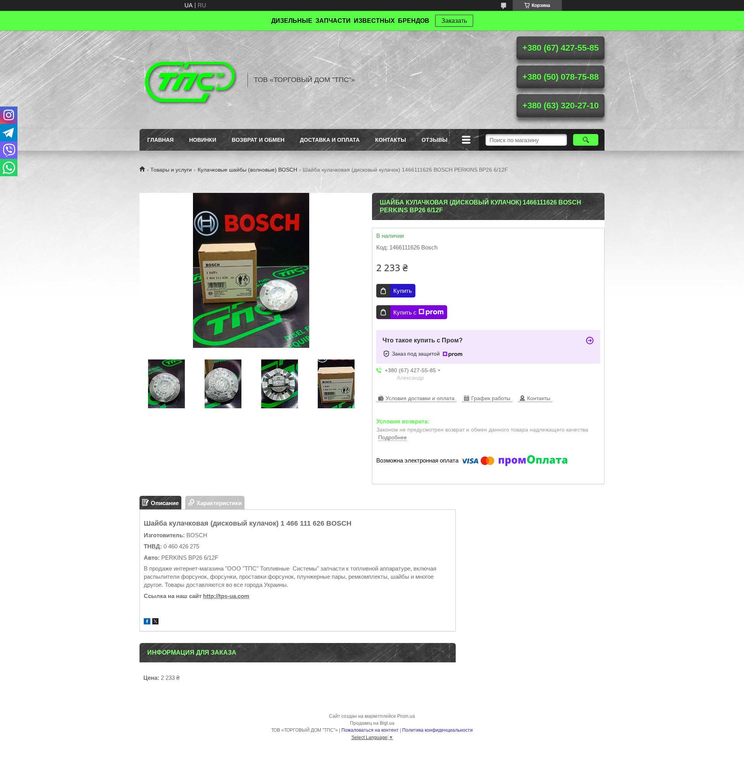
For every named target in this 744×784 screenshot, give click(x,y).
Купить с (405, 312)
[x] (155, 622)
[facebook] (147, 622)
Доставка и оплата (330, 140)
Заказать (454, 20)
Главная (160, 140)
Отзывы (435, 140)
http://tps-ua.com (226, 596)
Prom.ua (406, 716)
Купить (402, 290)
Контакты (390, 140)
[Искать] (585, 140)
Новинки (202, 140)
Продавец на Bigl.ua (372, 723)
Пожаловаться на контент (370, 730)
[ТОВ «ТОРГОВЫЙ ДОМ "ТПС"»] (190, 79)
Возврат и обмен (258, 140)
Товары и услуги (171, 170)
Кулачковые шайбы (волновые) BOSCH (247, 170)
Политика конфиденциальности (437, 730)
